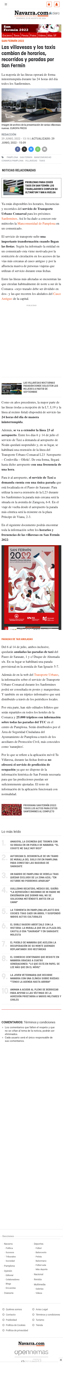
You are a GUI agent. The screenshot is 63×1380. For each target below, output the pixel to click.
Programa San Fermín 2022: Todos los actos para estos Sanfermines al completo (40, 808)
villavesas (31, 161)
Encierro (7, 35)
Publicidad (11, 1320)
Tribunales (11, 1256)
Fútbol (38, 1248)
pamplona (12, 157)
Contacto (11, 1314)
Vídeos (42, 35)
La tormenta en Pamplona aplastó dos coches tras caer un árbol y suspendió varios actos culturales (35, 913)
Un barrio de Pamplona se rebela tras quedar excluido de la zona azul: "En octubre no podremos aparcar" (34, 877)
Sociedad (10, 1261)
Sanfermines (9, 218)
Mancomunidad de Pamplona (36, 223)
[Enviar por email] (44, 149)
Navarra (8, 1243)
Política (9, 1248)
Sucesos (10, 1252)
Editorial (9, 1275)
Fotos (33, 35)
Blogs (8, 1283)
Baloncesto (41, 1252)
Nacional (38, 1274)
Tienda (39, 1325)
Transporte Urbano (46, 674)
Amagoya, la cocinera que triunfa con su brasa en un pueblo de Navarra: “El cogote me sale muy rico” (34, 845)
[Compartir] (17, 149)
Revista (38, 1279)
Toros (17, 35)
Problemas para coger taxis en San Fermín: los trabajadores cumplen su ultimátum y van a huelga (41, 187)
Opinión (8, 1271)
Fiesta (25, 35)
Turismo (40, 1320)
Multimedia (40, 1284)
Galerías (40, 1289)
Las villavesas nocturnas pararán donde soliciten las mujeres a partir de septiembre (40, 387)
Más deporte (42, 1269)
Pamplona (9, 1265)
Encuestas (11, 1288)
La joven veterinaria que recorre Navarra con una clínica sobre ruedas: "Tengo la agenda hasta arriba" (34, 978)
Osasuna (8, 1293)
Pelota (39, 1256)
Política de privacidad (17, 1330)
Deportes (38, 1243)
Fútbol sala (41, 1265)
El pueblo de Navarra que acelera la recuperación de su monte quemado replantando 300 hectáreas (33, 946)
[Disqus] (31, 1091)
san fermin (26, 157)
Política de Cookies (15, 1325)
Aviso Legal (42, 1309)
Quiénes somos (14, 1309)
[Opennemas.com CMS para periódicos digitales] (31, 1355)
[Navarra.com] (31, 13)
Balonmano (41, 1261)
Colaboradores (12, 1279)
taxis (42, 161)
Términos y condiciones (39, 1022)
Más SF (52, 35)
